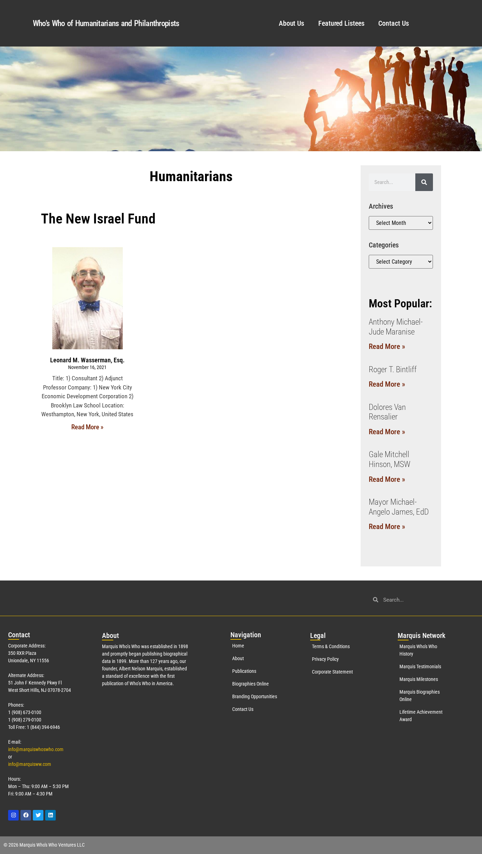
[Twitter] (38, 815)
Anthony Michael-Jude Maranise (396, 327)
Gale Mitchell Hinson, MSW (389, 459)
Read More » (87, 427)
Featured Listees (341, 23)
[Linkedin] (50, 815)
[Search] (424, 182)
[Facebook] (25, 815)
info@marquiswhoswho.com (36, 749)
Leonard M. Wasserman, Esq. (87, 360)
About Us (291, 23)
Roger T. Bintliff (393, 369)
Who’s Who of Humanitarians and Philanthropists (106, 23)
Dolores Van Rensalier (387, 412)
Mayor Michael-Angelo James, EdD (399, 507)
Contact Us (393, 23)
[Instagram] (13, 815)
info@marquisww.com (29, 764)
